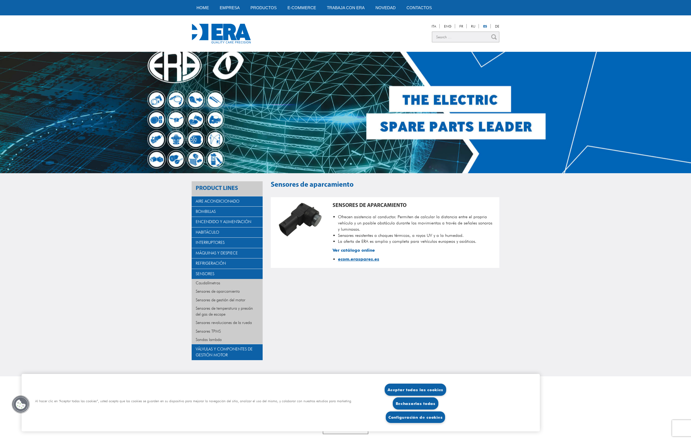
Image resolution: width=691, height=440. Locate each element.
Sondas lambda (209, 339)
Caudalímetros (208, 283)
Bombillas (206, 211)
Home (203, 7)
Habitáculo (207, 232)
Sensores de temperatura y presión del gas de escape (224, 311)
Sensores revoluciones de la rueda (224, 322)
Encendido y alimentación (223, 221)
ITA (434, 26)
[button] (20, 404)
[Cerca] (494, 37)
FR (461, 26)
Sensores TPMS (208, 331)
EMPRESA (230, 7)
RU (473, 26)
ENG (448, 26)
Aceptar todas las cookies (415, 389)
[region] (281, 402)
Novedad (385, 7)
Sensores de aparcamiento (218, 291)
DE (497, 26)
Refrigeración (211, 263)
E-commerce (301, 7)
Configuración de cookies (415, 417)
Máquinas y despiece (217, 253)
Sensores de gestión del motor (220, 300)
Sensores (205, 273)
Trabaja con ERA (346, 7)
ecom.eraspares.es (358, 259)
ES (485, 26)
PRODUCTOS (263, 7)
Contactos (419, 7)
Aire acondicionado (217, 201)
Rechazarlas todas (415, 403)
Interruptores (210, 242)
